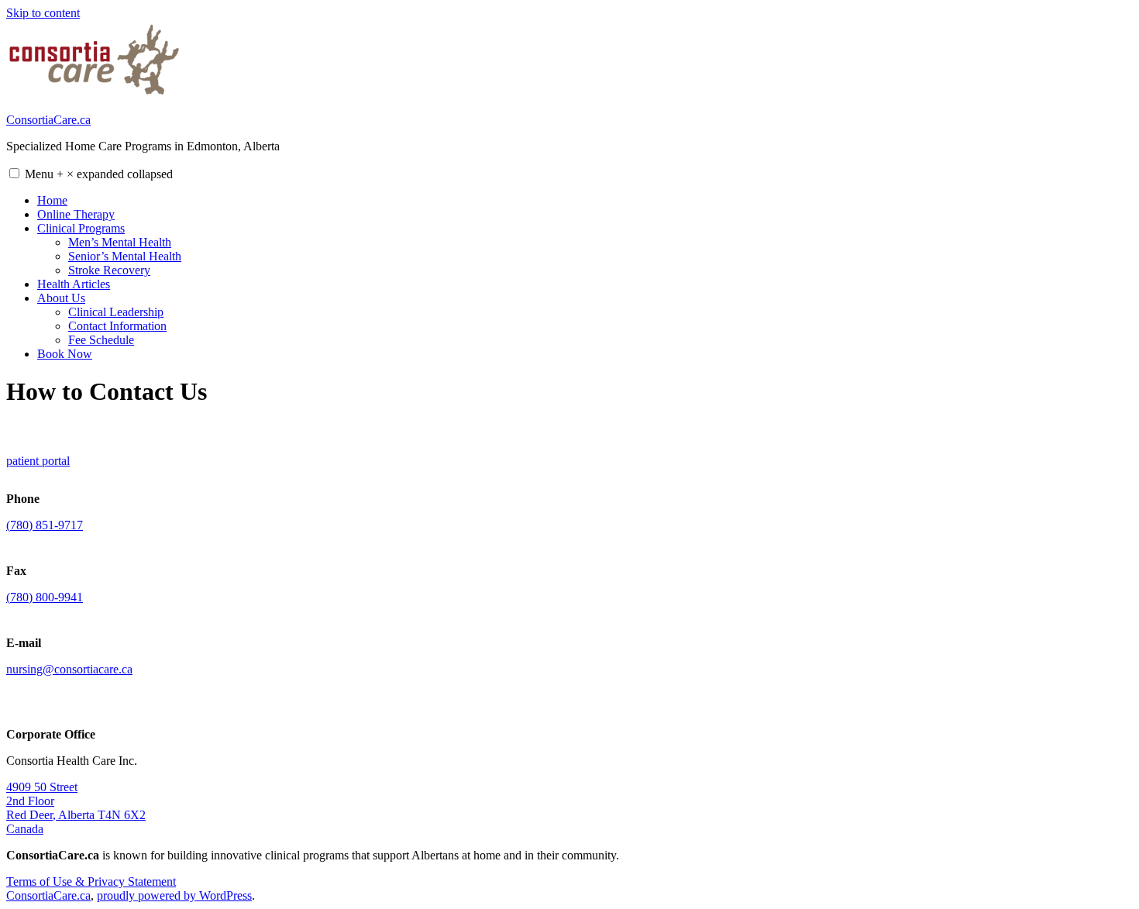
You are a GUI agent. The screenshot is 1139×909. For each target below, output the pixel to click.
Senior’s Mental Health (124, 256)
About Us (61, 298)
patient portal (38, 460)
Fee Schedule (101, 339)
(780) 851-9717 (44, 525)
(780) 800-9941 (44, 597)
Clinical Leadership (115, 311)
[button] (14, 173)
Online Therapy (76, 214)
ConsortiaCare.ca (48, 119)
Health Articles (73, 284)
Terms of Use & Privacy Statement (91, 881)
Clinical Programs (81, 228)
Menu (99, 174)
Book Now (64, 353)
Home (52, 200)
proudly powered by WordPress (174, 895)
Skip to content (43, 12)
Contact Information (117, 325)
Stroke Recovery (109, 270)
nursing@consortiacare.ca (69, 669)
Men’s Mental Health (119, 242)
